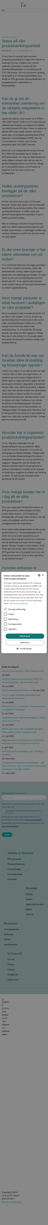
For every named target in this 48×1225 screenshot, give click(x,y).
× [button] (43, 575)
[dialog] (24, 612)
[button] (24, 648)
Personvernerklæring (19, 603)
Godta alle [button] (25, 636)
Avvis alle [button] (25, 642)
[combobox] (39, 575)
